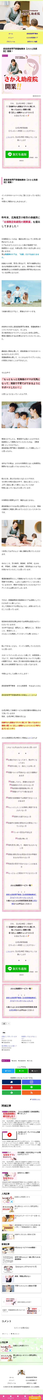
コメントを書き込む (21, 1328)
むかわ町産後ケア (31, 1380)
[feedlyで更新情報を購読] (11, 1092)
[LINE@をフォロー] (31, 1087)
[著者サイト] (11, 1082)
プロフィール (11, 1383)
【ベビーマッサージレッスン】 (21, 897)
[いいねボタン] (4, 1023)
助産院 (15, 1061)
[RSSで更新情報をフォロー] (31, 1092)
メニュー (11, 1380)
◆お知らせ (6, 1061)
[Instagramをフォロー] (31, 1082)
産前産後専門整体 (31, 1377)
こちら (8, 137)
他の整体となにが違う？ (9, 1046)
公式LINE (12, 1010)
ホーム (12, 1377)
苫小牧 (30, 1061)
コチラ (29, 695)
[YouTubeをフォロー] (11, 1087)
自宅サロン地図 (31, 1383)
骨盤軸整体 (22, 1061)
